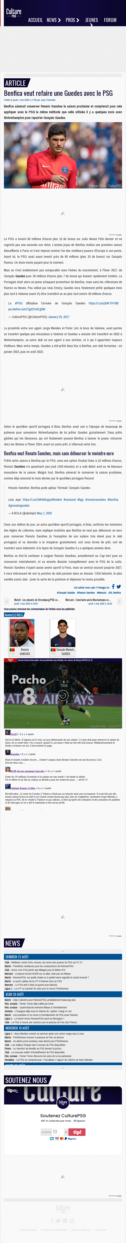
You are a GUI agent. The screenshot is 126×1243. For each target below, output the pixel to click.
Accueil (35, 20)
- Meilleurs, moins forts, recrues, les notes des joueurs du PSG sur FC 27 (43, 962)
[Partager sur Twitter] (119, 587)
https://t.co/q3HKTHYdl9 (103, 303)
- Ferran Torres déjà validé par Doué (29, 1003)
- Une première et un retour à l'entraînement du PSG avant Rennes (41, 1015)
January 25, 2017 (58, 317)
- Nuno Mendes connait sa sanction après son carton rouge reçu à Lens (44, 1033)
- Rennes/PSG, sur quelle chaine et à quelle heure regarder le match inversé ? (47, 977)
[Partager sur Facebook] (113, 587)
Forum (110, 20)
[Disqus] (63, 769)
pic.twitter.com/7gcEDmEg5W (26, 309)
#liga (80, 499)
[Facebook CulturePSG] (52, 1220)
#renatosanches (95, 499)
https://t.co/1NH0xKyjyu (37, 499)
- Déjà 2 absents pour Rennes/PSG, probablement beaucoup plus (40, 1000)
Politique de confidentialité (54, 1230)
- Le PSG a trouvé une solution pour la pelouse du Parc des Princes (41, 1022)
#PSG (18, 303)
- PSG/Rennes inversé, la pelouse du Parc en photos (34, 1037)
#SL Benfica (114, 592)
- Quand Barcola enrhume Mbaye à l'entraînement (36, 1007)
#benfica (112, 499)
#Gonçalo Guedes (66, 592)
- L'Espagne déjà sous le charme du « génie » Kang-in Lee (38, 1011)
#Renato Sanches (86, 592)
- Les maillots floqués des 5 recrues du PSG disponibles (35, 1045)
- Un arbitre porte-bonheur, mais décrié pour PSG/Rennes (36, 1041)
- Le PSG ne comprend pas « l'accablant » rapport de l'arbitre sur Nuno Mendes (49, 1060)
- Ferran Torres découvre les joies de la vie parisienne (38, 1056)
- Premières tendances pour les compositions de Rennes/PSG (39, 966)
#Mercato (101, 592)
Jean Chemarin (48, 100)
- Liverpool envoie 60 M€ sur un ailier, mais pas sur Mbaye (38, 973)
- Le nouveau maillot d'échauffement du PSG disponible (35, 1052)
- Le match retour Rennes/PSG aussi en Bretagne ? (34, 1018)
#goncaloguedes (19, 505)
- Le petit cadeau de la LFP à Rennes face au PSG (33, 981)
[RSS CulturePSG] (72, 1220)
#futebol (56, 499)
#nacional (69, 499)
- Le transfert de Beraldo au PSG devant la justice (33, 1048)
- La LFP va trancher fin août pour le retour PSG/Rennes (37, 988)
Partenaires (100, 1230)
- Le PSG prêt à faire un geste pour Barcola (31, 985)
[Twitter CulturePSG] (58, 1220)
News (52, 20)
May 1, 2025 (44, 513)
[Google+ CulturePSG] (65, 1220)
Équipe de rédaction (81, 1230)
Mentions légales (28, 1230)
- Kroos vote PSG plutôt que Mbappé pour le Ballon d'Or (35, 970)
